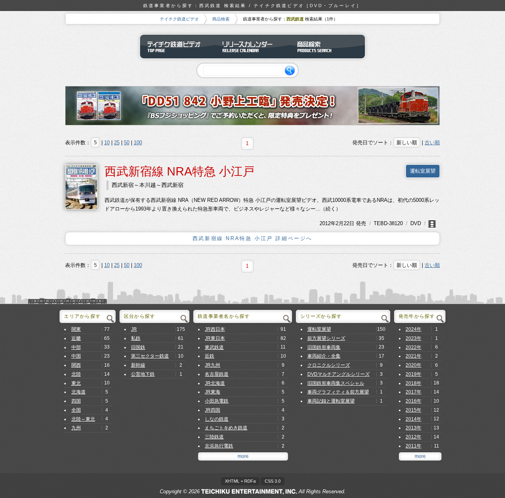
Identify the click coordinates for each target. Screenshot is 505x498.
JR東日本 (215, 338)
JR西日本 (215, 329)
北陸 (76, 374)
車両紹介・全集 (323, 356)
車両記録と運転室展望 (331, 401)
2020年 (413, 365)
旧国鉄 (138, 347)
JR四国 (212, 410)
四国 (76, 401)
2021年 (413, 356)
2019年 (413, 374)
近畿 (76, 338)
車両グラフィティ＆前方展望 (338, 392)
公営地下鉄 (143, 374)
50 (126, 142)
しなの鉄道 (216, 419)
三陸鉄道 (214, 437)
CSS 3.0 (273, 481)
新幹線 (138, 365)
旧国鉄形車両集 (323, 347)
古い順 (432, 142)
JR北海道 (215, 383)
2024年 (413, 329)
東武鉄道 (214, 347)
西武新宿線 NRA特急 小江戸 (179, 171)
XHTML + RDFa (240, 481)
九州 (76, 428)
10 (107, 142)
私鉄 (135, 338)
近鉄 (209, 356)
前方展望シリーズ (326, 338)
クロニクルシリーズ (328, 365)
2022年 (413, 347)
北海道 (78, 392)
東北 (76, 383)
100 (138, 142)
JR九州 (212, 365)
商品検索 (221, 19)
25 (117, 142)
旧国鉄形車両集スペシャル (335, 383)
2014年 (413, 419)
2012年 (328, 223)
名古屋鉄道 (216, 374)
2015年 (413, 410)
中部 (76, 347)
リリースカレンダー (252, 46)
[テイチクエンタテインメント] (249, 491)
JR (134, 329)
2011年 (413, 446)
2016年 (413, 401)
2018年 (413, 383)
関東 (76, 329)
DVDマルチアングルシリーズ (338, 374)
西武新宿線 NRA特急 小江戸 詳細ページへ (252, 238)
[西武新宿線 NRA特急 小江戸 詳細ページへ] (81, 186)
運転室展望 (423, 171)
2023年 (413, 338)
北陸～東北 (83, 419)
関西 (76, 365)
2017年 (413, 392)
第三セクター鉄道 (150, 356)
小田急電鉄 (216, 401)
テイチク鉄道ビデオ (179, 19)
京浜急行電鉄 (219, 446)
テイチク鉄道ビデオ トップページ (177, 46)
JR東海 (212, 392)
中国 (76, 356)
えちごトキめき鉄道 (226, 428)
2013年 (413, 428)
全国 (76, 410)
